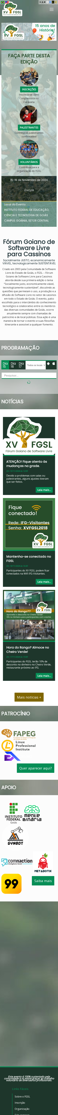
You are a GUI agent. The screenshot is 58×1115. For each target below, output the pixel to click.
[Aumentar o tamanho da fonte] (44, 2)
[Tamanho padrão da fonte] (42, 2)
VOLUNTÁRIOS (29, 162)
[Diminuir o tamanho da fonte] (40, 2)
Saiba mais (43, 880)
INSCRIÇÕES (29, 89)
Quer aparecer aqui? (35, 768)
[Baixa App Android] (48, 363)
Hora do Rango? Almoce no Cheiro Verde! (27, 649)
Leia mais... (44, 490)
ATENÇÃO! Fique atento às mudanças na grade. (26, 463)
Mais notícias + (29, 697)
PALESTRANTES (29, 127)
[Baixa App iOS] (53, 363)
